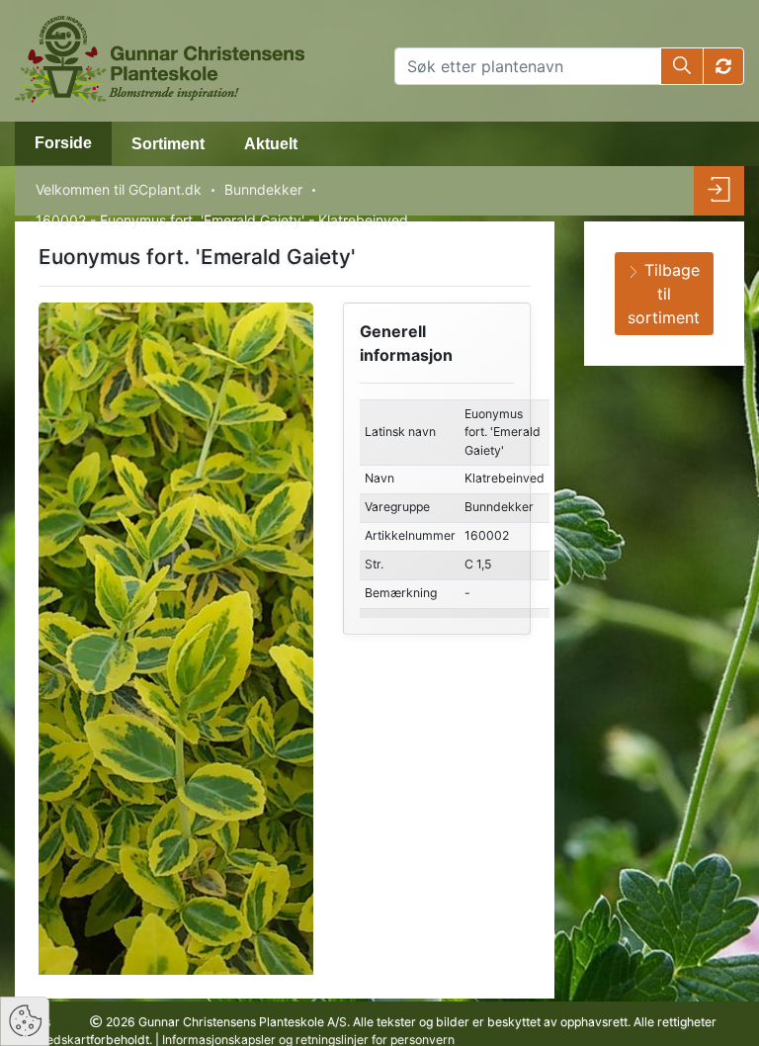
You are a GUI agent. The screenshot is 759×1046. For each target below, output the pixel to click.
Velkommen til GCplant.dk (119, 189)
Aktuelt (270, 143)
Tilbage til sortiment (664, 293)
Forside (63, 142)
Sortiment (168, 143)
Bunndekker (263, 189)
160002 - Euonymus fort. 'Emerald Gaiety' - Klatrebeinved (222, 220)
